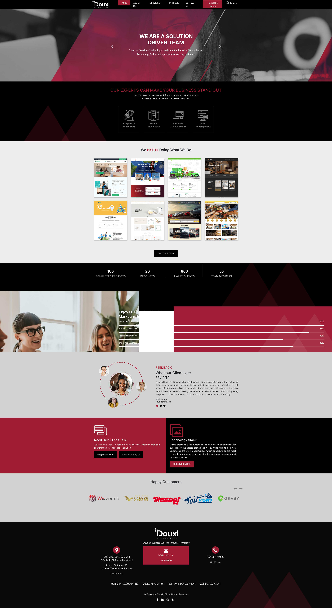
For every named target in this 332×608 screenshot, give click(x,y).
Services (155, 3)
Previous (112, 45)
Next (220, 45)
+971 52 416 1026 (131, 454)
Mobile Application (153, 584)
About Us (136, 4)
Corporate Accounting (124, 584)
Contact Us (190, 4)
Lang (232, 3)
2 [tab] (166, 60)
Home (125, 3)
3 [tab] (170, 60)
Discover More (166, 253)
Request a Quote (213, 4)
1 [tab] (162, 60)
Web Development (210, 584)
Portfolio (173, 3)
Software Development (182, 584)
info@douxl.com (105, 454)
